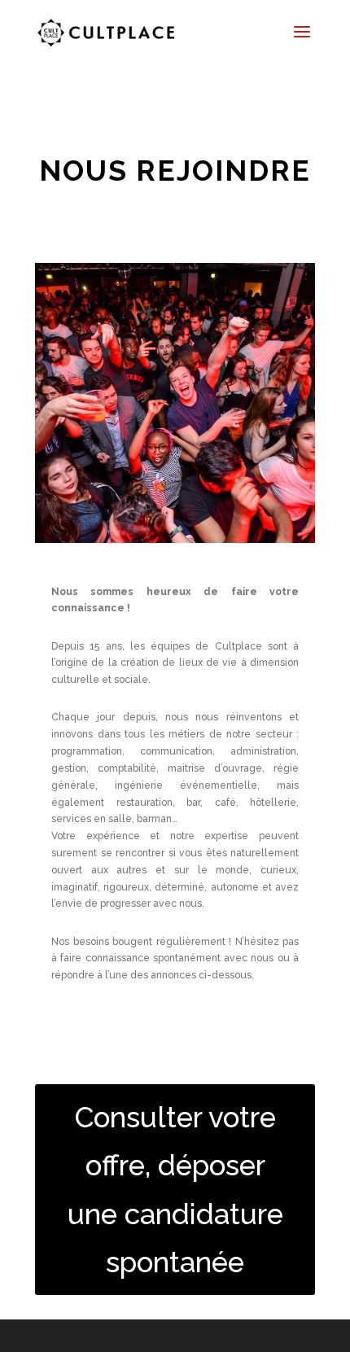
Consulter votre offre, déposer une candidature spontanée (175, 1190)
